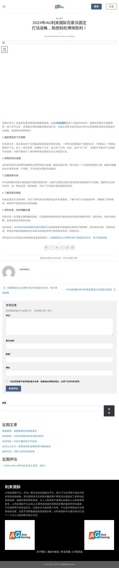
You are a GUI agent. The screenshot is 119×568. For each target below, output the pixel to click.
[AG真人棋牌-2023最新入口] (59, 6)
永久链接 (69, 258)
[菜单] (4, 6)
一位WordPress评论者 (13, 465)
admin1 (71, 36)
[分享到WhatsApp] (46, 247)
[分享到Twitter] (56, 247)
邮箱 (8, 354)
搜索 (4, 403)
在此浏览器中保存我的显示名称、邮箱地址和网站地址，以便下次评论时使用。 (45, 381)
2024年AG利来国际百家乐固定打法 (32, 227)
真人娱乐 (59, 18)
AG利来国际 (59, 122)
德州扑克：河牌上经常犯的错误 (18, 451)
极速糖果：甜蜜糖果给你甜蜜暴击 (19, 430)
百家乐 (5, 122)
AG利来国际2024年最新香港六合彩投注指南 (89, 289)
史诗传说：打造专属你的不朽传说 (19, 441)
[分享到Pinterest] (67, 247)
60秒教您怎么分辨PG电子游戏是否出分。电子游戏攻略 (78, 237)
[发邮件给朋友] (62, 247)
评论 (8, 315)
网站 (8, 367)
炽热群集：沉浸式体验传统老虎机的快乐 (23, 435)
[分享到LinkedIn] (72, 247)
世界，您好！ (40, 465)
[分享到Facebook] (51, 247)
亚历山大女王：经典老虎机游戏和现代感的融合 (26, 446)
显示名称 (10, 340)
